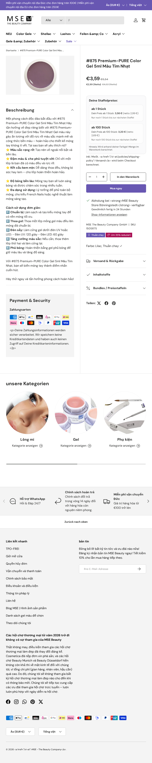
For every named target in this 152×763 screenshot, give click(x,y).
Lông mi (27, 439)
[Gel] (76, 413)
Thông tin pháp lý (17, 593)
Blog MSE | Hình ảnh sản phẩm (26, 608)
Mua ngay (116, 188)
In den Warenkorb (128, 177)
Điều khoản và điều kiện (22, 586)
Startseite (11, 50)
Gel (76, 439)
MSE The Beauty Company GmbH (106, 224)
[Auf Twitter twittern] (99, 303)
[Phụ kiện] (124, 413)
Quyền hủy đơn (16, 564)
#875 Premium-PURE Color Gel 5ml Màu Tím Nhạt (42, 50)
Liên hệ (11, 601)
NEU (9, 34)
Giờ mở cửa (14, 556)
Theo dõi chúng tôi (18, 623)
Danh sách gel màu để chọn (25, 616)
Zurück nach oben (76, 521)
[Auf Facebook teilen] (106, 303)
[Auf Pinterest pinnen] (114, 303)
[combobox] (82, 20)
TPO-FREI (12, 549)
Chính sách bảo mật (19, 578)
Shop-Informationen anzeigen (109, 214)
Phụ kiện (124, 439)
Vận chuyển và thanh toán (23, 571)
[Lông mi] (27, 413)
